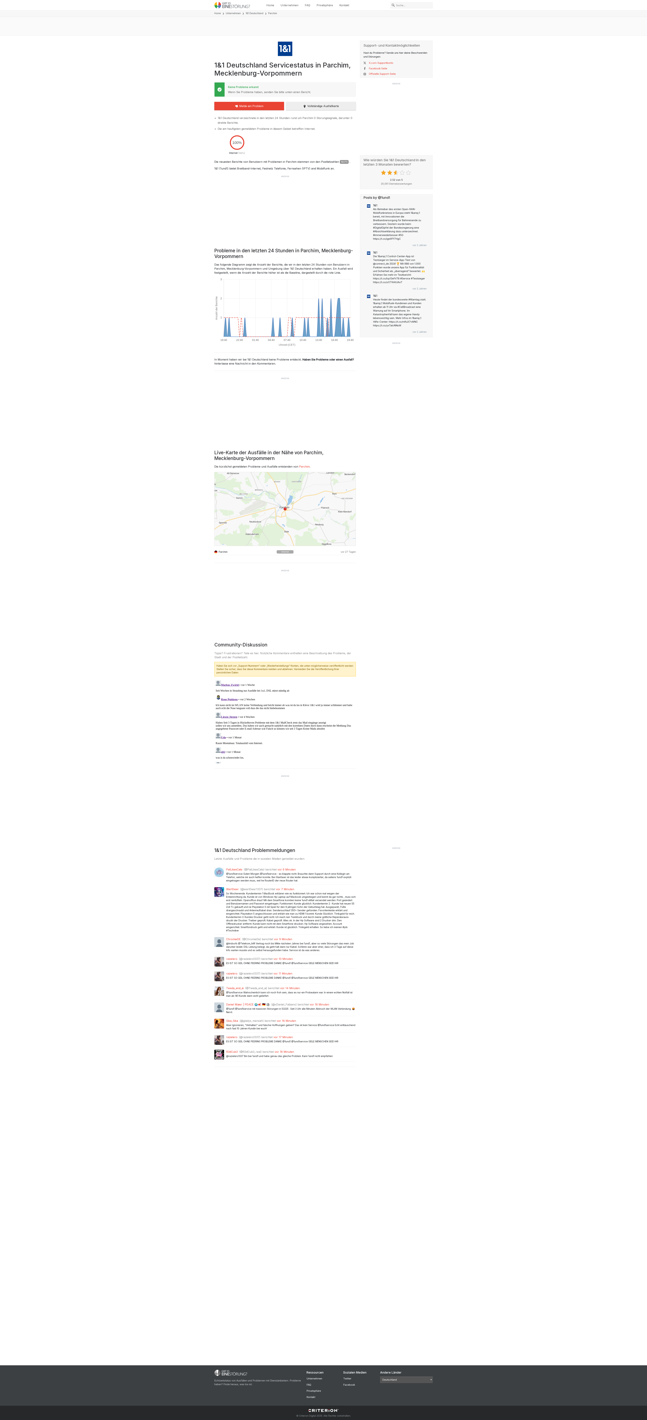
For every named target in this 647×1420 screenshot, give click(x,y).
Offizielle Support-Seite (382, 73)
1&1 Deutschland (254, 13)
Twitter (347, 1378)
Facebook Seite (378, 68)
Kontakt (344, 5)
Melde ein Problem (251, 106)
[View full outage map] (285, 509)
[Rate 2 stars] (390, 172)
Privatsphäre (325, 5)
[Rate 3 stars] (396, 172)
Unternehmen (289, 5)
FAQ (307, 5)
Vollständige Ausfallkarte (323, 106)
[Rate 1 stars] (384, 172)
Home (270, 5)
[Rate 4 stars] (402, 172)
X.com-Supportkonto (381, 62)
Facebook (349, 1384)
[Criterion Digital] (323, 1410)
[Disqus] (285, 721)
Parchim (304, 466)
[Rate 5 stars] (409, 172)
